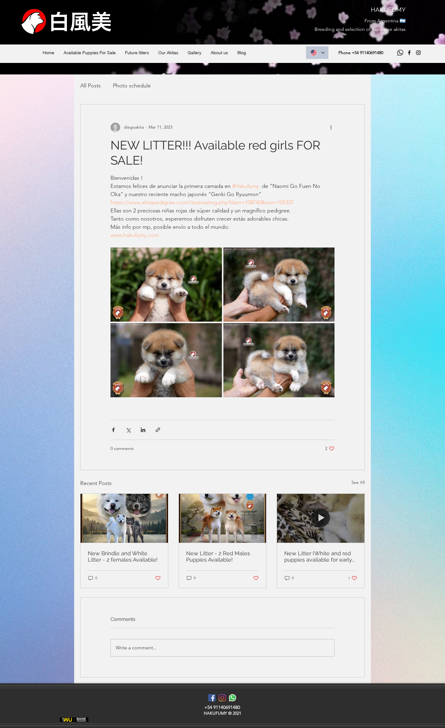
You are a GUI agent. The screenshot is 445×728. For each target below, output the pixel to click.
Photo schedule (132, 85)
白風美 (80, 21)
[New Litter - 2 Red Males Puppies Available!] (222, 518)
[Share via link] (158, 430)
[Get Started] (67, 719)
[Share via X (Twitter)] (128, 430)
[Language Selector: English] (317, 52)
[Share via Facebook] (113, 430)
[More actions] (331, 127)
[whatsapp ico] (400, 53)
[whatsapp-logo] (232, 697)
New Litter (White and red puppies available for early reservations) (318, 556)
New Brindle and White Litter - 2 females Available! (123, 556)
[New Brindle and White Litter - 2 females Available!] (124, 518)
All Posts (90, 85)
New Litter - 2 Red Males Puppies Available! (218, 556)
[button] (89, 52)
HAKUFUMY (388, 9)
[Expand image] (166, 285)
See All (358, 482)
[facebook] (409, 53)
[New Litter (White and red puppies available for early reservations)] (320, 518)
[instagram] (418, 53)
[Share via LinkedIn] (143, 430)
